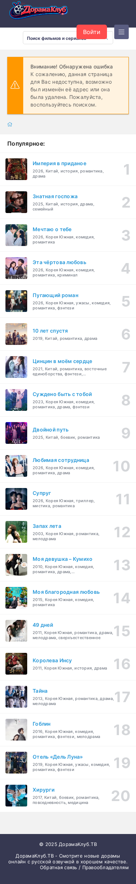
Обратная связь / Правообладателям (84, 867)
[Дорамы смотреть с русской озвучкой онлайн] (43, 12)
